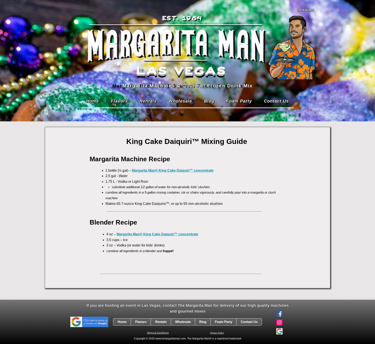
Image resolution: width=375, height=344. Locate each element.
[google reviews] (279, 331)
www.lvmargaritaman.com (170, 338)
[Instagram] (279, 322)
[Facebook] (279, 313)
